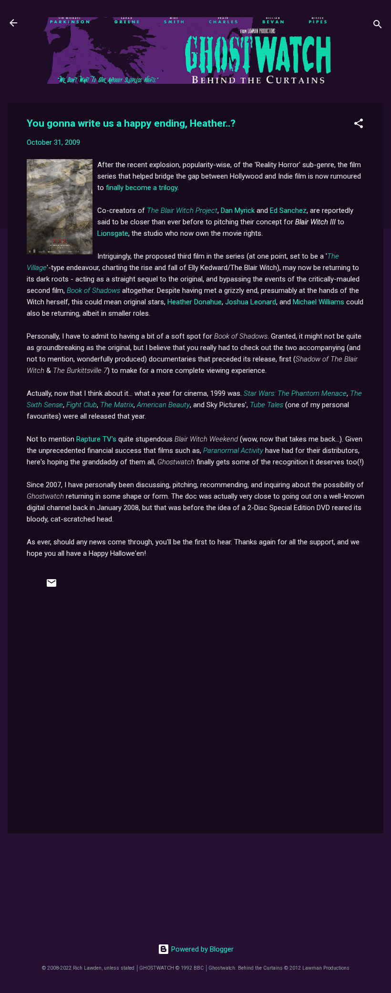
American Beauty (163, 405)
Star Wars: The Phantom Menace (295, 393)
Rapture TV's (96, 439)
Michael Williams (318, 302)
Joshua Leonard (250, 302)
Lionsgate (112, 233)
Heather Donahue (194, 302)
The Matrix (117, 405)
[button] (358, 125)
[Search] (377, 25)
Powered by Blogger (201, 949)
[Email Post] (51, 586)
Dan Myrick (238, 210)
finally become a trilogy (141, 187)
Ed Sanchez (288, 210)
